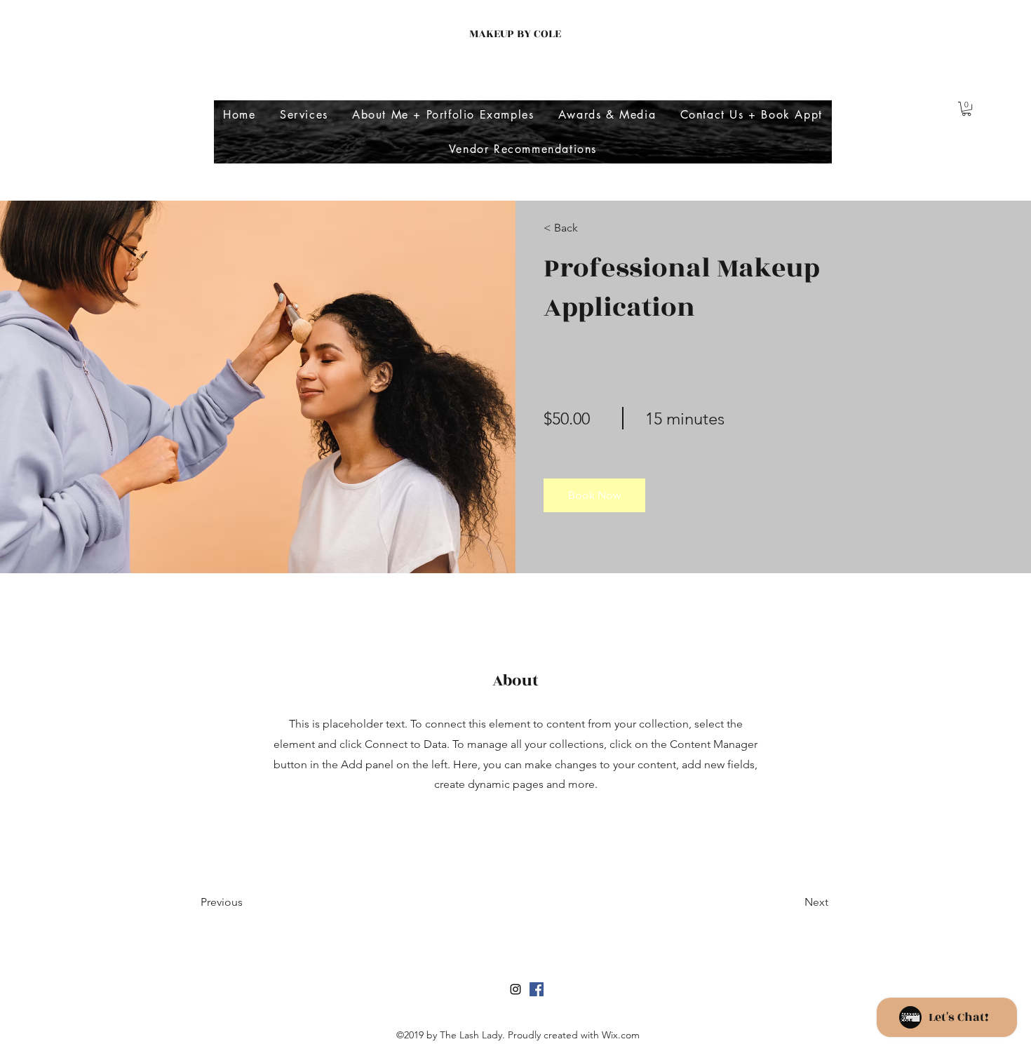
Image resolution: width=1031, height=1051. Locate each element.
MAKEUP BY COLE (515, 33)
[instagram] (515, 989)
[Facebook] (537, 989)
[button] (966, 109)
